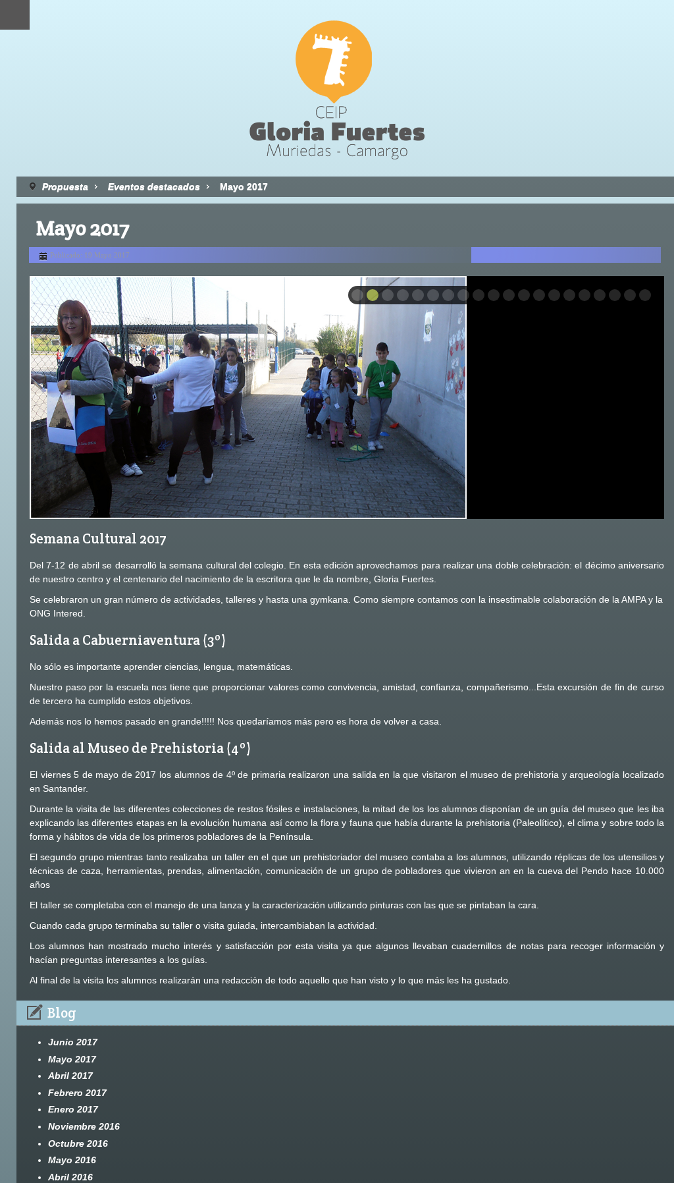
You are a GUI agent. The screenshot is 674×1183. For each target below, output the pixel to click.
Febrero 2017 (77, 1092)
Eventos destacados (154, 186)
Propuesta (65, 186)
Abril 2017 (70, 1075)
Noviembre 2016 (84, 1126)
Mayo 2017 (72, 1059)
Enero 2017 (73, 1109)
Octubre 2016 (78, 1143)
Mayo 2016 (72, 1160)
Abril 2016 (70, 1177)
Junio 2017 (72, 1042)
